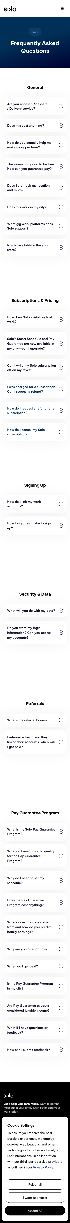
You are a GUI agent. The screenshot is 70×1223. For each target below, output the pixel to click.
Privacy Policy (43, 1167)
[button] (62, 8)
